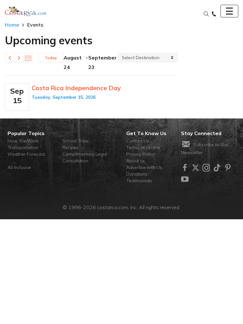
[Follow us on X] (195, 168)
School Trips (75, 141)
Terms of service (143, 147)
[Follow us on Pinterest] (228, 168)
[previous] (9, 57)
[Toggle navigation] (229, 11)
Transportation (23, 147)
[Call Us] (214, 14)
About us (135, 161)
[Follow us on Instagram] (206, 168)
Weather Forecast (26, 154)
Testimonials (139, 181)
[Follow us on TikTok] (217, 168)
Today (51, 57)
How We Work (23, 141)
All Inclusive (19, 167)
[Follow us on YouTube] (185, 179)
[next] (19, 57)
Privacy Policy (140, 154)
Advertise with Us (144, 167)
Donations (136, 174)
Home (12, 25)
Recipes (70, 147)
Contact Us (137, 141)
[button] (206, 14)
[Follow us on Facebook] (185, 168)
